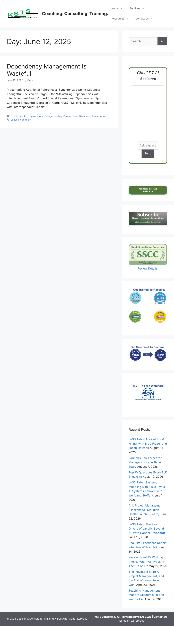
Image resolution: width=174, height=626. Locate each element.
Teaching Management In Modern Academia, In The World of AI (146, 595)
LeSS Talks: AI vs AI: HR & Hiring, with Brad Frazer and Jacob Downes (148, 444)
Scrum (67, 116)
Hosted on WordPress (131, 620)
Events (22, 116)
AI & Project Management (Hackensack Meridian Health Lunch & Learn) (146, 510)
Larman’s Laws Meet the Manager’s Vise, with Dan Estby (146, 462)
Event (14, 116)
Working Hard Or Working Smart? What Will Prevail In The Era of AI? (147, 562)
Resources (117, 18)
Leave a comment (21, 119)
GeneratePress (78, 618)
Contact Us (142, 18)
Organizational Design (40, 116)
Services (135, 8)
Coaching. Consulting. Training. (75, 13)
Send (147, 153)
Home (115, 8)
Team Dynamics (81, 116)
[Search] (162, 41)
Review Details (147, 268)
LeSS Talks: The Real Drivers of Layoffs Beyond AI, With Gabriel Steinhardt (147, 529)
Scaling (58, 116)
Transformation (100, 116)
